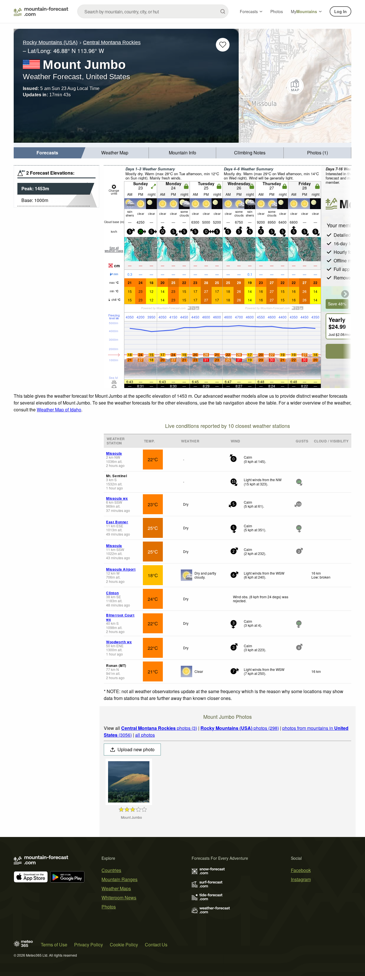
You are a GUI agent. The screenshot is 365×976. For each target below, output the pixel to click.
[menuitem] (47, 152)
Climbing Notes (249, 152)
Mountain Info (182, 152)
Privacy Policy (88, 944)
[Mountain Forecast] (41, 11)
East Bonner (117, 521)
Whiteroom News (119, 897)
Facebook (301, 870)
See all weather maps (114, 249)
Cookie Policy (124, 944)
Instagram (301, 879)
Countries (111, 870)
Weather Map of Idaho (59, 409)
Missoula (114, 453)
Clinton (112, 592)
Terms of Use (54, 944)
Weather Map (114, 152)
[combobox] (152, 11)
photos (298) (239, 728)
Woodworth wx (119, 641)
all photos (145, 735)
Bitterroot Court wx (120, 617)
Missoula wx (117, 498)
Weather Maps (116, 888)
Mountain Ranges (119, 879)
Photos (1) (317, 152)
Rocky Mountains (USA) (50, 42)
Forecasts (249, 11)
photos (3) (159, 728)
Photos (276, 11)
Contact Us (156, 944)
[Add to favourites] (223, 45)
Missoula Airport (121, 569)
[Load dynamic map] (295, 85)
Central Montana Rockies (112, 42)
